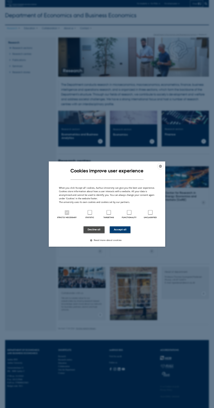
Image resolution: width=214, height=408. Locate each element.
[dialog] (107, 204)
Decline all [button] (94, 229)
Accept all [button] (120, 229)
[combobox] (160, 166)
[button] (107, 240)
